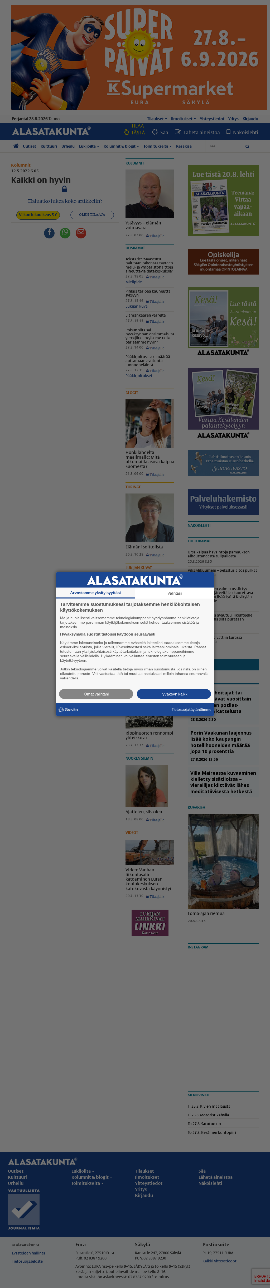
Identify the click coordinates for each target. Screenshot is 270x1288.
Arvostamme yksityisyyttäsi (95, 592)
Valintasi (174, 593)
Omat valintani (96, 694)
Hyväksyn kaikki (174, 694)
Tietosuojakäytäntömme (191, 709)
